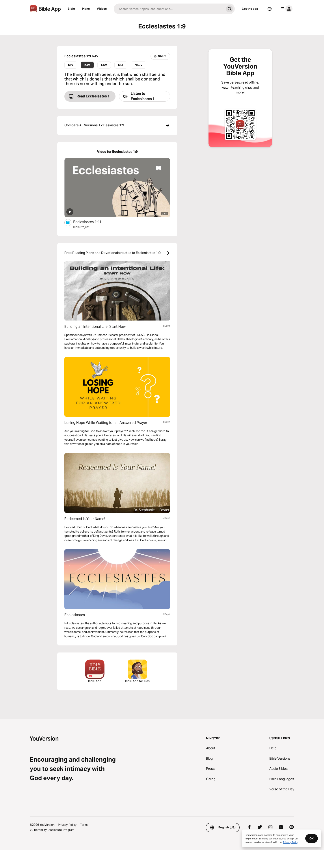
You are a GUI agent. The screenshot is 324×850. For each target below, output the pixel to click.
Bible (71, 8)
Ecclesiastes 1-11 (91, 221)
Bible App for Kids (137, 681)
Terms (84, 824)
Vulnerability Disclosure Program (52, 829)
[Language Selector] (269, 8)
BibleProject (81, 227)
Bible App (94, 681)
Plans (86, 8)
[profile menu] (285, 8)
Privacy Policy (67, 824)
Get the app (250, 8)
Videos (102, 8)
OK (311, 838)
